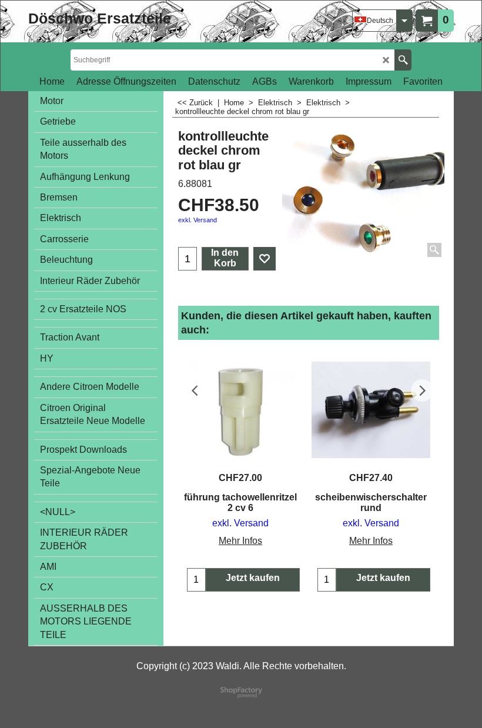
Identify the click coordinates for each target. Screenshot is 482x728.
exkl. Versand (197, 219)
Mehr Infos (240, 541)
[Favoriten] (264, 259)
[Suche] (402, 60)
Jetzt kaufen (253, 578)
